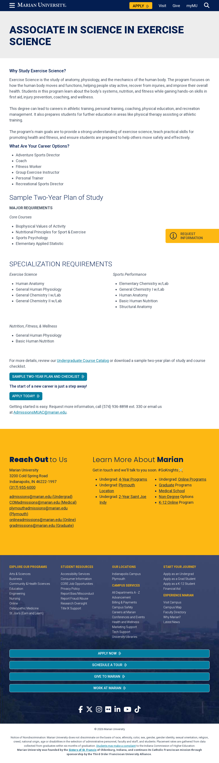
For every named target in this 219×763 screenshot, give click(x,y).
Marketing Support (124, 627)
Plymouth (118, 579)
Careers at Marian (124, 612)
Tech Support (121, 632)
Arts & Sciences (20, 574)
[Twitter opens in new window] (89, 709)
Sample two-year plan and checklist (46, 377)
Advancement (121, 597)
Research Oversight (74, 603)
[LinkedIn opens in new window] (117, 709)
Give (176, 5)
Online (13, 603)
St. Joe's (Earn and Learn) (26, 613)
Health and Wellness (125, 622)
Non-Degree (169, 496)
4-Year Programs (133, 479)
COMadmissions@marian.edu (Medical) (43, 502)
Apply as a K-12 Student (179, 583)
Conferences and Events (128, 617)
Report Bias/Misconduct (77, 593)
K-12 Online (168, 502)
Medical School (172, 491)
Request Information (192, 236)
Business (15, 579)
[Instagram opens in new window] (99, 709)
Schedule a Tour (107, 665)
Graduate (166, 485)
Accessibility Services (75, 574)
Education (16, 588)
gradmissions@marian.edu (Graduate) (41, 525)
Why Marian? (172, 617)
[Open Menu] (13, 5)
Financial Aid (172, 588)
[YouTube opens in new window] (127, 709)
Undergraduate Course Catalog (83, 360)
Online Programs (192, 479)
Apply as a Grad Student (179, 579)
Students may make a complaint (116, 745)
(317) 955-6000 (22, 487)
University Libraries (124, 637)
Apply (138, 6)
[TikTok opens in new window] (138, 709)
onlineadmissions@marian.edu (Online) (42, 519)
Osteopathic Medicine (23, 608)
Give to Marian (107, 676)
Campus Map (172, 607)
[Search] (207, 5)
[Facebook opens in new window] (80, 709)
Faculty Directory (174, 612)
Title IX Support (71, 608)
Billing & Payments (124, 602)
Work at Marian (107, 688)
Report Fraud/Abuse (74, 598)
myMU (191, 5)
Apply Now (107, 653)
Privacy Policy (70, 588)
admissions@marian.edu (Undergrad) (41, 496)
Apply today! (23, 396)
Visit (162, 5)
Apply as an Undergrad (178, 574)
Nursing (14, 598)
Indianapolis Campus (126, 574)
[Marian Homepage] (42, 5)
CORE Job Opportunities (77, 583)
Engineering (17, 593)
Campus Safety (122, 607)
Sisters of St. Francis (82, 749)
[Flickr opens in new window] (108, 709)
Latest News (171, 622)
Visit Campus (172, 602)
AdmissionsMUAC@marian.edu (40, 412)
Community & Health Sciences (29, 583)
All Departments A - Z (126, 592)
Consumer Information (76, 579)
